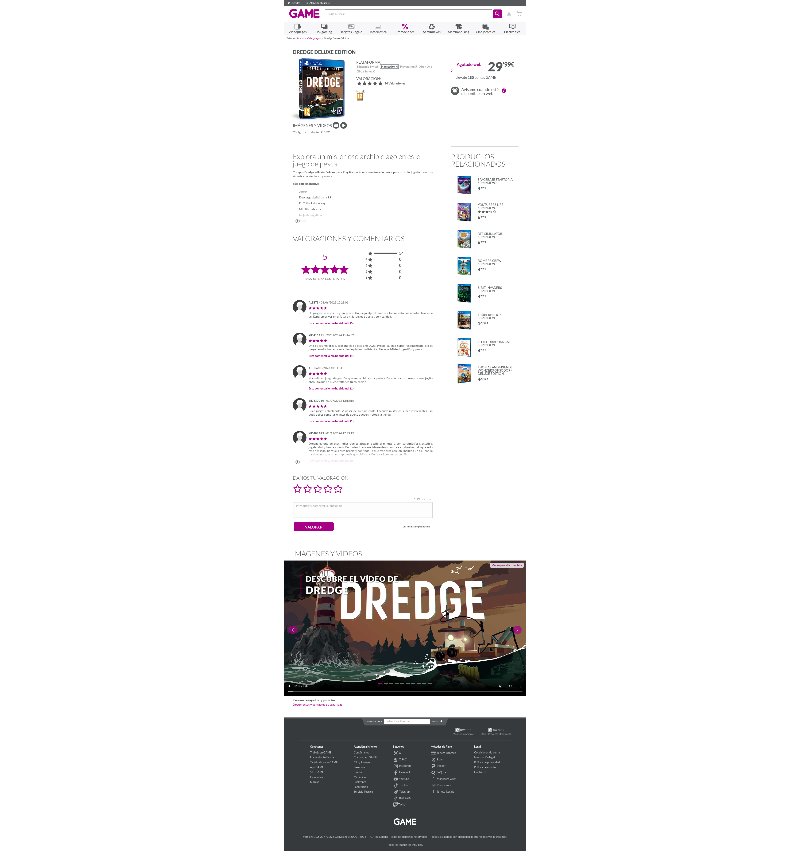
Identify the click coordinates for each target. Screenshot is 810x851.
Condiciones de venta (487, 752)
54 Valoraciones (395, 83)
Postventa (360, 782)
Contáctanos (361, 752)
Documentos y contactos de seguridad (318, 704)
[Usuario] (509, 13)
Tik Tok (403, 785)
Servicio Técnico (363, 791)
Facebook (404, 772)
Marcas (314, 782)
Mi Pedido (360, 777)
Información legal (484, 757)
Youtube (403, 778)
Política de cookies (485, 767)
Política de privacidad (487, 762)
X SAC (402, 759)
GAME (304, 13)
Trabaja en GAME (321, 752)
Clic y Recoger (362, 762)
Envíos (358, 772)
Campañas (316, 777)
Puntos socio (444, 785)
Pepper (441, 765)
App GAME (317, 767)
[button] (497, 13)
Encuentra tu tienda (322, 757)
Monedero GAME (447, 778)
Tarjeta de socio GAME (324, 762)
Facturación (361, 786)
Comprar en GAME (365, 757)
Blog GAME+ (406, 798)
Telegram (404, 791)
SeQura (441, 772)
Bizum (440, 759)
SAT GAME (317, 772)
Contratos (480, 772)
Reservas (359, 767)
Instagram (405, 765)
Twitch (402, 804)
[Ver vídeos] (343, 125)
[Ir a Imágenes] (336, 125)
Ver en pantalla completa (507, 565)
